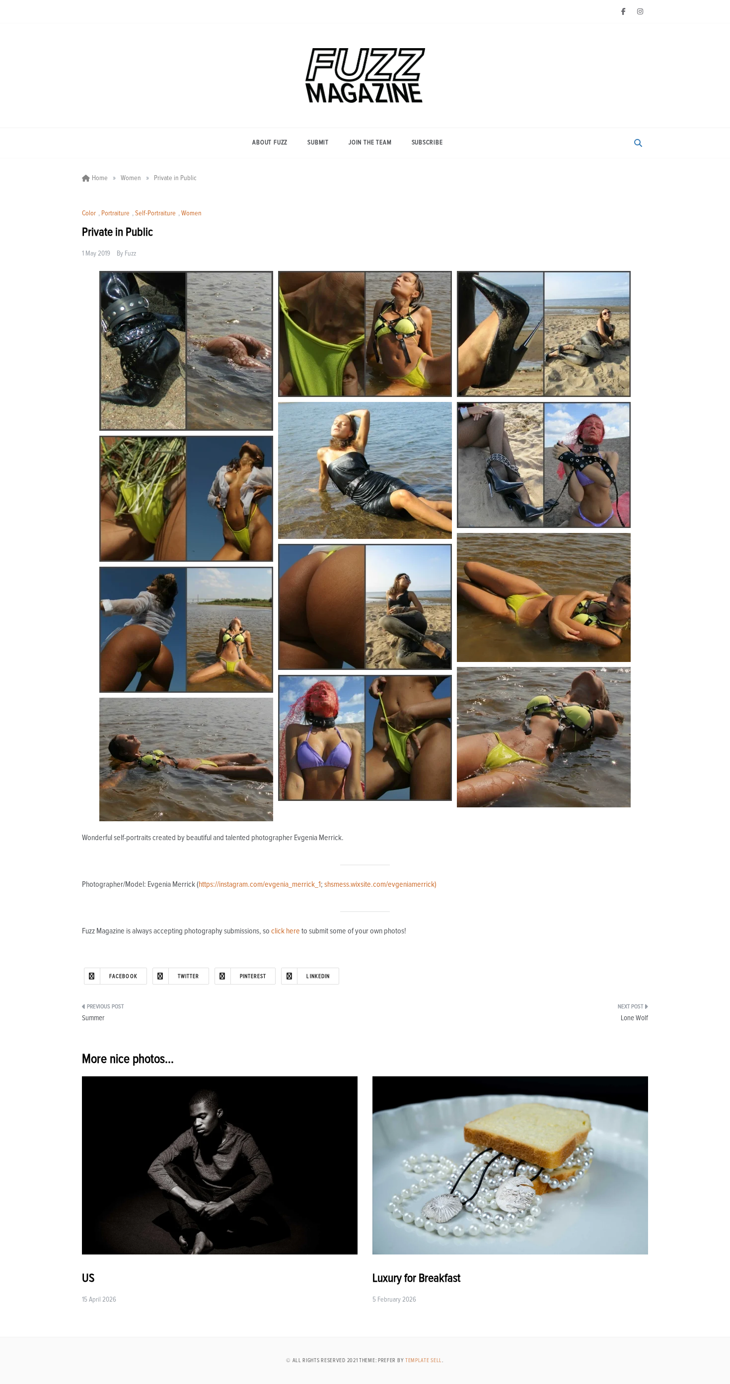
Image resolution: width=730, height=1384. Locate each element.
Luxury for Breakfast (416, 1278)
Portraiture (115, 213)
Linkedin (318, 976)
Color (89, 213)
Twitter (189, 976)
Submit (318, 142)
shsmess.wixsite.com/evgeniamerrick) (380, 884)
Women (191, 213)
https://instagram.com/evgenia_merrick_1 (260, 884)
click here (285, 931)
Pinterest (253, 976)
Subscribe (427, 142)
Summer (93, 1018)
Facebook (123, 976)
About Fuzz (270, 142)
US (88, 1278)
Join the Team (370, 142)
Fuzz (130, 253)
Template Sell (423, 1360)
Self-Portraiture (155, 213)
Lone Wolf (634, 1018)
